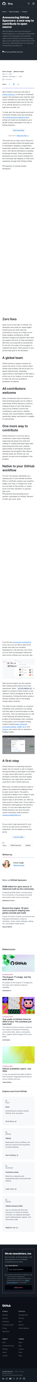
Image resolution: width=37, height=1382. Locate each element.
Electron (21, 1325)
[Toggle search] (29, 4)
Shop (20, 1355)
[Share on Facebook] (13, 84)
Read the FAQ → (23, 136)
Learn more (10, 1189)
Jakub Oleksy (6, 1082)
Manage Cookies (7, 1373)
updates (28, 845)
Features (5, 1315)
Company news (7, 974)
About (20, 1342)
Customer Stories (7, 1325)
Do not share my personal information (12, 1375)
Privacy (22, 1371)
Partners (21, 1318)
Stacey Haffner (7, 927)
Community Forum (8, 1345)
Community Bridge (9, 727)
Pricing (4, 1328)
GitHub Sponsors (15, 845)
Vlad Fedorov (6, 990)
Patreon (5, 729)
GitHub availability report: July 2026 (16, 1070)
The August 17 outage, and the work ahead (16, 978)
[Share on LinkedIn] (18, 84)
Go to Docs (10, 1121)
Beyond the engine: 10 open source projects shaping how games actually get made (16, 910)
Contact (4, 1355)
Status (4, 1352)
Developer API (23, 1315)
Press (20, 1352)
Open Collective (21, 724)
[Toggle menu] (33, 4)
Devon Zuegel (7, 71)
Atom (20, 1321)
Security (5, 1318)
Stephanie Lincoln (8, 900)
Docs (4, 1342)
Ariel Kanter (6, 1040)
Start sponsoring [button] (18, 130)
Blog (10, 3)
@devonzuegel (19, 71)
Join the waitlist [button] (18, 837)
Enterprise (5, 1321)
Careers (21, 1349)
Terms (16, 1371)
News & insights (14, 11)
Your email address (11, 1265)
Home (4, 11)
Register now (11, 1228)
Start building (11, 1155)
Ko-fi (24, 727)
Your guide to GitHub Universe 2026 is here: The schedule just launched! (17, 1021)
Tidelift (19, 727)
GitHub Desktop (24, 1328)
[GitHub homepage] (4, 3)
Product (24, 11)
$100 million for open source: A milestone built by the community (18, 887)
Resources (5, 1331)
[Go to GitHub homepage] (6, 1306)
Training (4, 1349)
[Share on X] (9, 84)
